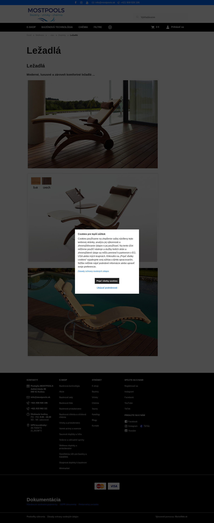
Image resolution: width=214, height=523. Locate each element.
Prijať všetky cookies (107, 281)
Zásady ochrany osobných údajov (93, 271)
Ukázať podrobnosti (107, 288)
